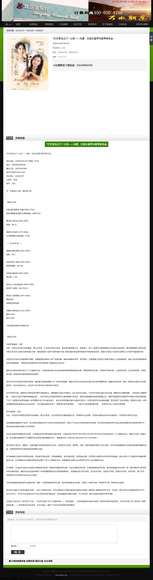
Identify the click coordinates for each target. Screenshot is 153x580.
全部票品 (33, 24)
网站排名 (30, 578)
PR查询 (38, 578)
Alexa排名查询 (48, 578)
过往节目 (77, 24)
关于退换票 (107, 24)
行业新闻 (63, 24)
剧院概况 (49, 24)
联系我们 (92, 24)
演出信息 (30, 30)
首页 (18, 24)
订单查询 (122, 24)
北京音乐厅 (20, 30)
